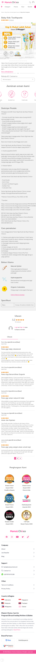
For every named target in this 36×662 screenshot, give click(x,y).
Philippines (8, 606)
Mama (16, 6)
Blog (2, 556)
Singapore (25, 600)
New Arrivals (10, 12)
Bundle (30, 6)
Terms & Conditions (7, 585)
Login (16, 327)
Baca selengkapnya (7, 71)
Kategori (7, 6)
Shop (6, 12)
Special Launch (16, 12)
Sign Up (22, 327)
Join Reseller (5, 552)
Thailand (24, 603)
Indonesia (8, 600)
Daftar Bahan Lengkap (17, 295)
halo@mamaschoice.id (10, 567)
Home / (3, 12)
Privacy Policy (5, 588)
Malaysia (7, 603)
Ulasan (9, 337)
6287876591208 (9, 574)
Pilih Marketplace (7, 79)
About (3, 549)
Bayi (22, 6)
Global (24, 606)
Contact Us (7, 570)
